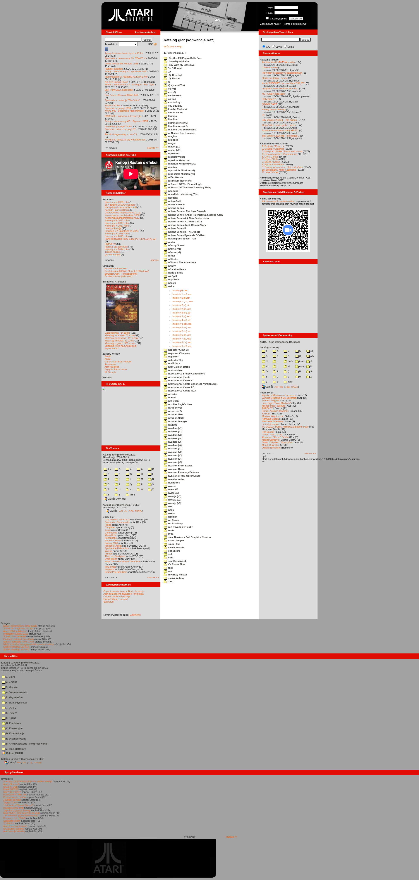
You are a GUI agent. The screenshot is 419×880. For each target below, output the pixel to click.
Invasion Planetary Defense (183, 472)
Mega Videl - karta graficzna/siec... (280, 125)
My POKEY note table (273, 93)
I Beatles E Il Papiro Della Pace (184, 58)
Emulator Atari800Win (116, 268)
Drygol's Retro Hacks (116, 369)
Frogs (108, 524)
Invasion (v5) (174, 462)
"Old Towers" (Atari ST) (117, 519)
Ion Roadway (175, 523)
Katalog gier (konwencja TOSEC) (121, 505)
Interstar (172, 394)
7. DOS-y (10, 707)
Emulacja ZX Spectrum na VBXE (122, 231)
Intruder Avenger (177, 421)
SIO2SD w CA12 (12, 792)
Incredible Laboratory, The (182, 194)
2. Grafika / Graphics (273, 148)
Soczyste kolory (12, 820)
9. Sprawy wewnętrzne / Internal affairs (282, 167)
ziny (289, 382)
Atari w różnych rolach (15, 826)
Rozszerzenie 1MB (13, 807)
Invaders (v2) (174, 431)
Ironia (170, 530)
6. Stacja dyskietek (16, 702)
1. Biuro (10, 677)
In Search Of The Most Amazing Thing (189, 187)
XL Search (110, 372)
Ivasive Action (175, 578)
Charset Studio (270, 67)
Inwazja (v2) (174, 499)
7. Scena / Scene (271, 162)
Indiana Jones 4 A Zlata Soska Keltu (188, 218)
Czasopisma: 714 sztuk (117, 332)
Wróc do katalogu (173, 46)
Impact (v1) (173, 146)
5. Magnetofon (14, 697)
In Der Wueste (175, 177)
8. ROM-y (11, 713)
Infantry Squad (176, 245)
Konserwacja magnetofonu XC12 (122, 218)
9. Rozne (10, 718)
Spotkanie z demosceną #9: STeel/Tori (125, 58)
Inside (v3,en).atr (181, 312)
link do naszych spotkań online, (278, 201)
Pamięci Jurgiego (114, 69)
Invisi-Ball (173, 493)
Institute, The (175, 360)
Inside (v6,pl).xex (181, 335)
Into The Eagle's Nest (179, 404)
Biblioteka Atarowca (114, 281)
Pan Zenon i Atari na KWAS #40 (121, 95)
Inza (169, 506)
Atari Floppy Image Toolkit (119, 126)
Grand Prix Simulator (116, 572)
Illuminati (172, 119)
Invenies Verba (175, 479)
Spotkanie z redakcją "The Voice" (122, 100)
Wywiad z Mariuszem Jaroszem (279, 395)
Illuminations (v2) (177, 126)
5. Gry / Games (270, 156)
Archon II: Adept (113, 545)
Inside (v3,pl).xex (181, 316)
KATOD (266, 413)
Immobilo (173, 140)
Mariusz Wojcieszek (272, 416)
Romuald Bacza (270, 418)
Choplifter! (110, 527)
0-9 (109, 469)
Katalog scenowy (270, 347)
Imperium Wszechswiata (181, 163)
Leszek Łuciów (270, 424)
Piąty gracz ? (269, 99)
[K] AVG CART (269, 104)
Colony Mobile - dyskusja (116, 596)
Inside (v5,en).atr (181, 331)
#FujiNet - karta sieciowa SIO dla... (280, 88)
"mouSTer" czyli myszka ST (18, 628)
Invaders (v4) (174, 438)
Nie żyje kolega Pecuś (116, 82)
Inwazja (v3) (174, 503)
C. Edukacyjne (13, 728)
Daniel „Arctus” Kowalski (275, 411)
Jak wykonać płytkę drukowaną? (20, 815)
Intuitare (172, 424)
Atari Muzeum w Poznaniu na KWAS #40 (126, 76)
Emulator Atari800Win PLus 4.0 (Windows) (127, 271)
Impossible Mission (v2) (181, 174)
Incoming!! (173, 191)
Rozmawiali (266, 392)
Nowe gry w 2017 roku (117, 225)
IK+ (263, 114)
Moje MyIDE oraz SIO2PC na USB (21, 813)
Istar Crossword (176, 561)
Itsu (169, 571)
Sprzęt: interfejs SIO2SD (16, 649)
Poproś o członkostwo (294, 24)
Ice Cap (171, 99)
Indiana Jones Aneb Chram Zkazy (186, 225)
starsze (155, 260)
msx (301, 366)
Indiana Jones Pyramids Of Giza (185, 235)
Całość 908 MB (14, 753)
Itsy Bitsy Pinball (177, 574)
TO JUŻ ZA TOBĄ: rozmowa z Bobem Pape (285, 426)
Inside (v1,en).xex (182, 294)
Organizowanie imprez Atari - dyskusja (123, 591)
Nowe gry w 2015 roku (117, 236)
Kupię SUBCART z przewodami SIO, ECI (283, 83)
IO (168, 82)
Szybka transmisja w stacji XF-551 (280, 130)
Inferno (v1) (174, 249)
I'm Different (174, 68)
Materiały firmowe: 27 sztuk (119, 340)
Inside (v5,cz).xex (182, 327)
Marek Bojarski (270, 445)
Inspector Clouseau (178, 353)
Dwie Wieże (111, 559)
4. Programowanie (16, 692)
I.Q (169, 71)
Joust (108, 530)
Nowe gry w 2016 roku (117, 233)
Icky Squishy (174, 105)
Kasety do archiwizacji (273, 109)
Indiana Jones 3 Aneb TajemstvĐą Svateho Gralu (195, 214)
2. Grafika (11, 682)
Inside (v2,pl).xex (181, 309)
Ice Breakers (174, 95)
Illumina (172, 116)
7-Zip (131, 511)
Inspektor (110, 569)
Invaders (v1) (174, 428)
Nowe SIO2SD (11, 789)
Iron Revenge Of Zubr (179, 527)
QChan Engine (112, 254)
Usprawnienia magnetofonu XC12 (122, 212)
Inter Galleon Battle (178, 367)
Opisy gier (108, 517)
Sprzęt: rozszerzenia (14, 636)
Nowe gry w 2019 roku (117, 223)
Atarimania (110, 364)
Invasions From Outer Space (183, 476)
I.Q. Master (173, 78)
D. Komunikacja (14, 733)
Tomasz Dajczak (271, 400)
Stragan (5, 623)
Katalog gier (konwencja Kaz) (119, 454)
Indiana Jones (175, 208)
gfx (312, 356)
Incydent (172, 197)
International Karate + (179, 380)
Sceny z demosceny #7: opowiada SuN (125, 71)
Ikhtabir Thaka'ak (177, 109)
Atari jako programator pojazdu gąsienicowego (27, 781)
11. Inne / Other (270, 172)
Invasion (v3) (174, 455)
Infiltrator (172, 259)
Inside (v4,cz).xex (182, 323)
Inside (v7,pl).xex (181, 338)
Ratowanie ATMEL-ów (14, 794)
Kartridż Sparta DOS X (117, 210)
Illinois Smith (175, 112)
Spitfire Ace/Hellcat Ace (117, 548)
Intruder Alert (175, 414)
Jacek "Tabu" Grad (272, 434)
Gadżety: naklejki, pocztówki (18, 639)
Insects (171, 283)
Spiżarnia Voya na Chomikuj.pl (120, 346)
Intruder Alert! (175, 418)
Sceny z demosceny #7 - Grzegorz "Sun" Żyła (129, 84)
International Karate (178, 377)
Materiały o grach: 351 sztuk (120, 343)
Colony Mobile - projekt (115, 599)
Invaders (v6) (174, 445)
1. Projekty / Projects (273, 146)
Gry (268, 46)
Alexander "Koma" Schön (275, 437)
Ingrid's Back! (175, 272)
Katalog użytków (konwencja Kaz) (20, 662)
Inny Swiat (173, 279)
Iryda (170, 533)
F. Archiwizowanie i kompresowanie (26, 743)
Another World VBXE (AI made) (278, 62)
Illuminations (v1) (177, 122)
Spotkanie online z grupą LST (120, 129)
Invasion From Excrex (179, 465)
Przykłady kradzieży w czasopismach (282, 72)
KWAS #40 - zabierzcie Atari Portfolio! (124, 110)
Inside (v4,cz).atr (181, 320)
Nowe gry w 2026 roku (117, 202)
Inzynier (172, 516)
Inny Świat (110, 566)
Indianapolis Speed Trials (181, 238)
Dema (290, 46)
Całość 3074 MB (117, 498)
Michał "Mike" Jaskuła (273, 405)
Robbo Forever (113, 540)
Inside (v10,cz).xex (182, 301)
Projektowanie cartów (14, 797)
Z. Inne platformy (15, 749)
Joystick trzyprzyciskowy (17, 810)
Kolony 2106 (111, 543)
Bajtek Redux (112, 348)
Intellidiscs (173, 363)
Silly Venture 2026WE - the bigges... (280, 135)
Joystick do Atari (12, 800)
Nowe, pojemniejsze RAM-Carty (20, 626)
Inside (171, 286)
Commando (111, 532)
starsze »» (153, 147)
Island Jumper (175, 540)
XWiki (107, 359)
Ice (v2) (171, 92)
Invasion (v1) (174, 448)
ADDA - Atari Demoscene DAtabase (280, 342)
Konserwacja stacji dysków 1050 (122, 215)
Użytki (278, 46)
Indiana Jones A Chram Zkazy (184, 221)
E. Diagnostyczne (15, 738)
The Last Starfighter (115, 556)
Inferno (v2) (174, 252)
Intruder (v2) (174, 411)
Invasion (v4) (174, 458)
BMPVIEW (110, 244)
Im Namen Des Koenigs (180, 133)
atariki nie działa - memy (274, 78)
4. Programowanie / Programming (279, 154)
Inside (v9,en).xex (182, 346)
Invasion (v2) (174, 452)
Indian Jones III (176, 204)
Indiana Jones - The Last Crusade (186, 211)
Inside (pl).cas (179, 290)
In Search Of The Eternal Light (184, 184)
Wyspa (108, 551)
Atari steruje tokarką (14, 831)
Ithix (170, 567)
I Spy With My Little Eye (180, 65)
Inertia (171, 242)
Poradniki (108, 199)
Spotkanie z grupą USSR (118, 108)
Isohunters (173, 550)
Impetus (172, 167)
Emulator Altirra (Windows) (118, 276)
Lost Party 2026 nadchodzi (119, 89)
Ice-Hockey (173, 102)
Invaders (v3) (174, 435)
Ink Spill (172, 276)
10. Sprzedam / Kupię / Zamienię (279, 169)
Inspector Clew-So (178, 349)
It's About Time (176, 564)
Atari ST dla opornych (116, 246)
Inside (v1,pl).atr (181, 297)
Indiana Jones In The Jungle (183, 231)
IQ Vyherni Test (176, 85)
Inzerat (171, 513)
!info (290, 361)
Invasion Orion (176, 469)
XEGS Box (9, 823)
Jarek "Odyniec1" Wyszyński (277, 442)
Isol (169, 554)
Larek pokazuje (113, 228)
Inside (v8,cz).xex (182, 342)
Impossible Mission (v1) (181, 170)
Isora (170, 557)
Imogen (171, 143)
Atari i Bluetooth (11, 784)
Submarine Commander (117, 522)
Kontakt (107, 377)
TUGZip (138, 511)
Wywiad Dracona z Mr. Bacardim (279, 398)
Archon (108, 553)
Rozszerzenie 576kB (14, 818)
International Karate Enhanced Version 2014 (192, 384)
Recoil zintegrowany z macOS (121, 134)
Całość (113, 510)
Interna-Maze (174, 370)
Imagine (172, 136)
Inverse (171, 486)
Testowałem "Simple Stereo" (18, 805)
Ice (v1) (171, 88)
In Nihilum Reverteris (179, 180)
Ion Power (173, 520)
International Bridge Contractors (186, 373)
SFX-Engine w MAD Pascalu (120, 204)
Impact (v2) (173, 150)
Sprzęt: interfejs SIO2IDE (16, 647)
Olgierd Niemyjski (271, 447)
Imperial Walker (176, 157)
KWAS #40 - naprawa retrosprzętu (123, 116)
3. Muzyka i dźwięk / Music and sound (282, 151)
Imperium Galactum (178, 160)
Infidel (171, 255)
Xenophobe (111, 538)
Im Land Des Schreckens (181, 129)
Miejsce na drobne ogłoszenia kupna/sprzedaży (28, 644)
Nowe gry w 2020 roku (117, 220)
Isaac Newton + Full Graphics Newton (189, 537)
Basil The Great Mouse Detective (122, 561)
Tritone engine (112, 252)
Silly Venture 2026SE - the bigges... (280, 120)
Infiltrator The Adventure (181, 262)
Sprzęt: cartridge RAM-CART (18, 641)
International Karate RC (180, 387)
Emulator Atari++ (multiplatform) (121, 273)
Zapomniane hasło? (270, 24)
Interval (171, 397)
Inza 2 (170, 510)
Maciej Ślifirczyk (270, 439)
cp (311, 351)
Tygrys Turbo (10, 802)
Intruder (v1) (174, 407)
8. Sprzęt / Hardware (273, 164)
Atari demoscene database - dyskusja (123, 593)
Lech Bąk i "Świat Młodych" (276, 403)
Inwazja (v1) (174, 496)
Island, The (173, 544)
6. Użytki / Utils (270, 159)
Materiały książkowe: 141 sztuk (121, 338)
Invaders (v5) (174, 441)
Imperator (173, 153)
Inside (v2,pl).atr (181, 305)
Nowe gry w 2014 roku (117, 249)
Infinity (171, 266)
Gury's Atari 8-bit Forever (118, 361)
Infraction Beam (176, 269)
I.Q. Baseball (174, 75)
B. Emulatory (13, 723)
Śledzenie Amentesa (272, 421)
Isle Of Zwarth (175, 547)
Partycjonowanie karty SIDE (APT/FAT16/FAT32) (130, 238)
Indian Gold (174, 201)
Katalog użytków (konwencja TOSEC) (22, 759)
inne (132, 494)
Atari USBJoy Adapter (14, 631)
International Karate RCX (181, 390)
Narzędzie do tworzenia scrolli (121, 207)
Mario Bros (110, 535)
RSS (151, 44)
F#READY (267, 408)
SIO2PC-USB (10, 786)
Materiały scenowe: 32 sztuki (120, 335)
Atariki (108, 356)
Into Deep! (173, 401)
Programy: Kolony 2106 (15, 633)
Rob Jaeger (268, 432)
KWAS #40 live (112, 105)
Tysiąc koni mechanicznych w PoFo (124, 53)
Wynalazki (7, 779)
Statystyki (108, 601)
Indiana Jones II (176, 228)
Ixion (170, 581)
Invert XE (172, 489)
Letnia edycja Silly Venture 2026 (121, 63)
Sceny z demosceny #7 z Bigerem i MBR (126, 121)
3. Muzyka (11, 687)
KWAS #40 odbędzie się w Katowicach (125, 139)
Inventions (173, 482)
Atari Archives (112, 367)
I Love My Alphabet (178, 61)
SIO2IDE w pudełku (13, 828)
